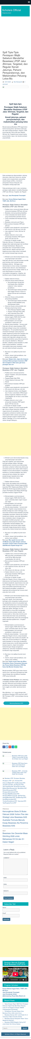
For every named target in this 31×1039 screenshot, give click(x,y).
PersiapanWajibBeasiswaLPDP (11, 794)
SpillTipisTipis (21, 795)
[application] (15, 974)
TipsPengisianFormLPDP (9, 803)
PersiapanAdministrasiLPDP (10, 792)
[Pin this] (10, 747)
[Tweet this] (7, 747)
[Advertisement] (15, 33)
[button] (16, 703)
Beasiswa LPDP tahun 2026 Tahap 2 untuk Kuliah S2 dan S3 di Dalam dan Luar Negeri (20, 757)
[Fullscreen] (26, 980)
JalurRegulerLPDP (18, 784)
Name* (4, 907)
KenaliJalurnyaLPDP (19, 786)
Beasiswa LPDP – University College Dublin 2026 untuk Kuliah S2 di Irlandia (19, 772)
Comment (6, 858)
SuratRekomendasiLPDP (9, 799)
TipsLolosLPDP (22, 801)
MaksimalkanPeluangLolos (10, 788)
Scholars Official (11, 10)
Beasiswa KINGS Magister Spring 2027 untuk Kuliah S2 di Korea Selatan (14, 1023)
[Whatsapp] (16, 747)
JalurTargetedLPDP (8, 786)
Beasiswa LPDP (9, 778)
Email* (4, 913)
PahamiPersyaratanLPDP (9, 790)
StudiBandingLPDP (21, 797)
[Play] (5, 980)
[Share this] (4, 747)
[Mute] (23, 980)
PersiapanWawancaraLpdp (10, 795)
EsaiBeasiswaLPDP (20, 783)
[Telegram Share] (13, 747)
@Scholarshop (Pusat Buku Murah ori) (14, 996)
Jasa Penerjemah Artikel (10, 994)
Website (6, 891)
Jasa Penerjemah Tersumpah (17, 195)
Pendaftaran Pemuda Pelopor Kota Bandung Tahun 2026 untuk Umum (13, 1012)
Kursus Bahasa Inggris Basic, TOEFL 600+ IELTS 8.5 (14, 200)
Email (5, 884)
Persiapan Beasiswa (19, 778)
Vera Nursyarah (18, 82)
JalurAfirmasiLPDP (8, 784)
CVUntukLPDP (18, 780)
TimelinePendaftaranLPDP (10, 801)
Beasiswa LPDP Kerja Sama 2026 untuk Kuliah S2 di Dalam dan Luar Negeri (19, 764)
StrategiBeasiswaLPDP (9, 797)
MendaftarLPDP (22, 788)
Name (5, 877)
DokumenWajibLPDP (8, 783)
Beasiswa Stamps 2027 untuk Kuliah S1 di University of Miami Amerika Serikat (15, 1016)
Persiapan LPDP (7, 780)
